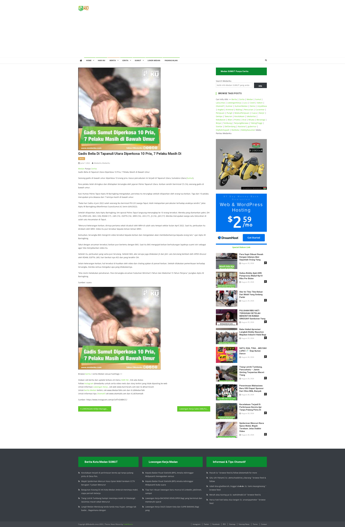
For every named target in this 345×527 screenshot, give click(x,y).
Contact (264, 524)
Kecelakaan (239, 116)
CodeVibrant (128, 524)
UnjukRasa (262, 106)
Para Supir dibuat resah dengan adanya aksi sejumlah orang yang (251, 257)
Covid (252, 102)
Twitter (206, 524)
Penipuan (220, 113)
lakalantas (251, 116)
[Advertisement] (172, 37)
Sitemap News (244, 524)
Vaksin (260, 102)
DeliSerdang (230, 126)
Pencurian (248, 109)
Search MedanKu (223, 81)
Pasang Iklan (171, 60)
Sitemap (232, 524)
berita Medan (90, 390)
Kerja (105, 387)
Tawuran (228, 116)
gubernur (252, 126)
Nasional (242, 126)
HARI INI (125, 380)
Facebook (216, 524)
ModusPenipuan (241, 113)
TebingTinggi (256, 123)
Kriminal (230, 109)
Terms (255, 524)
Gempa (219, 116)
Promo (237, 119)
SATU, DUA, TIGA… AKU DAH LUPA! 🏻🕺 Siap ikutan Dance (253, 351)
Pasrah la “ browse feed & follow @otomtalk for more (233, 472)
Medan (81, 168)
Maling (239, 109)
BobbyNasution (248, 130)
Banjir (262, 113)
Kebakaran (221, 119)
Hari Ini (101, 60)
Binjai (218, 123)
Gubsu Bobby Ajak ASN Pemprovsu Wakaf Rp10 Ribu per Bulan (251, 276)
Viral (244, 119)
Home (88, 60)
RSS (224, 524)
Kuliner (229, 106)
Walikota (235, 130)
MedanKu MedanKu (102, 163)
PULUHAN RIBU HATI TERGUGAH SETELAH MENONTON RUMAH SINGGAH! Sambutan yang (252, 314)
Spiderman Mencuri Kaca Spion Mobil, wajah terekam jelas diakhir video (251, 427)
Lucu (245, 102)
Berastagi (261, 119)
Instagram (89, 383)
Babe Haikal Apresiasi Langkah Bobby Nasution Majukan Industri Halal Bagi (252, 332)
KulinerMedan (241, 106)
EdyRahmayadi (222, 130)
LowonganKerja (234, 102)
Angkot (221, 109)
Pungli (229, 113)
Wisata (251, 119)
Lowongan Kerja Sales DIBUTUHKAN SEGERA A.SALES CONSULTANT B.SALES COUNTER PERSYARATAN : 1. (194, 409)
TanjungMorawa (241, 123)
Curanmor (260, 109)
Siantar (219, 126)
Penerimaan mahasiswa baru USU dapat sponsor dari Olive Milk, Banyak (251, 388)
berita (82, 159)
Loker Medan (154, 60)
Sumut (190, 178)
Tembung (227, 123)
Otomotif (101, 393)
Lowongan (98, 387)
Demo (252, 106)
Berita (113, 60)
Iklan (230, 119)
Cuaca (254, 113)
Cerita (125, 60)
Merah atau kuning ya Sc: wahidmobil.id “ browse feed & (235, 494)
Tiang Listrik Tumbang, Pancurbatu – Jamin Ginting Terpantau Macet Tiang (251, 371)
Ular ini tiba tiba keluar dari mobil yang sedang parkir (251, 294)
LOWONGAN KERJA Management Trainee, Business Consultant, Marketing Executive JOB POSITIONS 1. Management (96, 409)
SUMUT (138, 60)
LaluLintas (220, 102)
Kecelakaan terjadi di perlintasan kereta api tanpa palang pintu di (250, 407)
